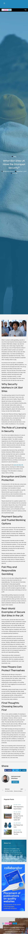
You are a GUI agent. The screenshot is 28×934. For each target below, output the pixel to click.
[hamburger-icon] (25, 10)
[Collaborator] (13, 910)
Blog (15, 156)
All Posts (15, 782)
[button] (3, 3)
